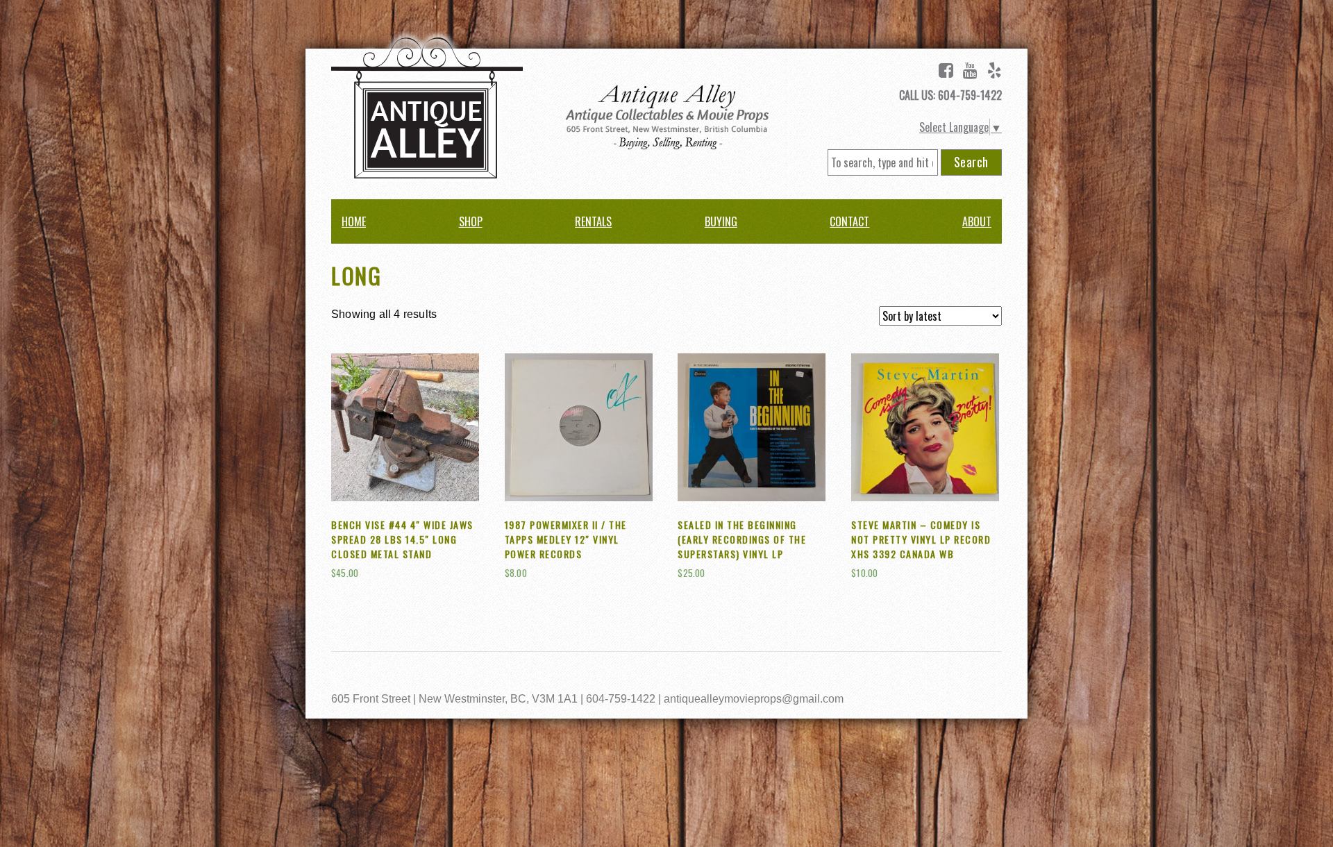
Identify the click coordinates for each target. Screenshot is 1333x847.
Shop (471, 221)
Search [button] (971, 162)
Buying (721, 221)
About (976, 221)
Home (354, 221)
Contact (849, 221)
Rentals (593, 221)
